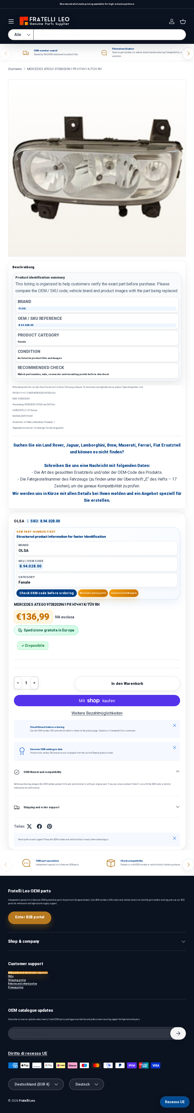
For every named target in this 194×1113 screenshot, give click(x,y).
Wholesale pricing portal (93, 593)
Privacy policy (15, 987)
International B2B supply (124, 593)
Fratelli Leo (27, 1100)
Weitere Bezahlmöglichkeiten (97, 713)
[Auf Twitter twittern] (29, 826)
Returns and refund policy (22, 983)
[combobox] (97, 34)
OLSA (19, 521)
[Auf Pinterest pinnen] (49, 826)
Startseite (15, 69)
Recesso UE (175, 1102)
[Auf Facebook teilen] (39, 826)
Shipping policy (17, 980)
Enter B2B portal (29, 917)
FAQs (11, 976)
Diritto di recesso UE (27, 1053)
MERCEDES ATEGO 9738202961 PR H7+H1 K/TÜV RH (64, 69)
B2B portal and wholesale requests (28, 972)
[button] (182, 21)
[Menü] (11, 21)
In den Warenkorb (127, 684)
